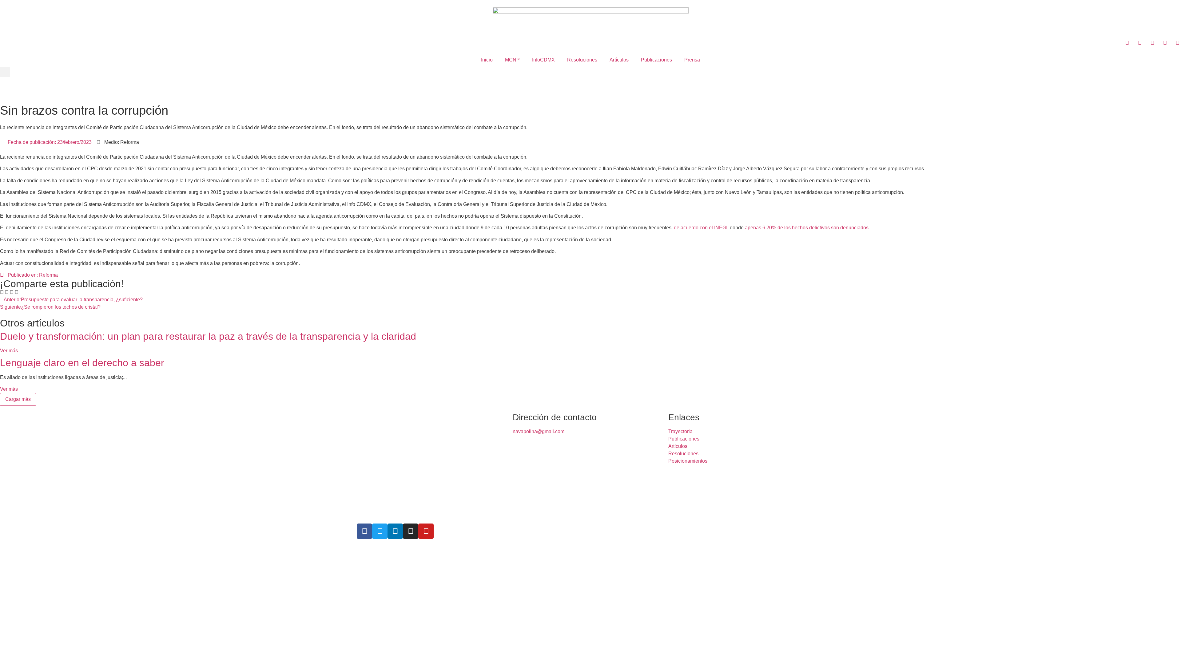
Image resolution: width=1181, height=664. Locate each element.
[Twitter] (380, 531)
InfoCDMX (543, 59)
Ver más (9, 350)
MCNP (512, 59)
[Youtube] (426, 531)
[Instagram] (410, 531)
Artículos (619, 59)
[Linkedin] (395, 531)
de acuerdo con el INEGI (700, 227)
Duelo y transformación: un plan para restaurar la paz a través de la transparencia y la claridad (208, 336)
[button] (5, 72)
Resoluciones (582, 59)
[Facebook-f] (364, 531)
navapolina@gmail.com (538, 431)
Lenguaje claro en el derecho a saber (82, 362)
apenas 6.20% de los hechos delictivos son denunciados (807, 227)
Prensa (692, 59)
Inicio (487, 59)
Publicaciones (656, 59)
